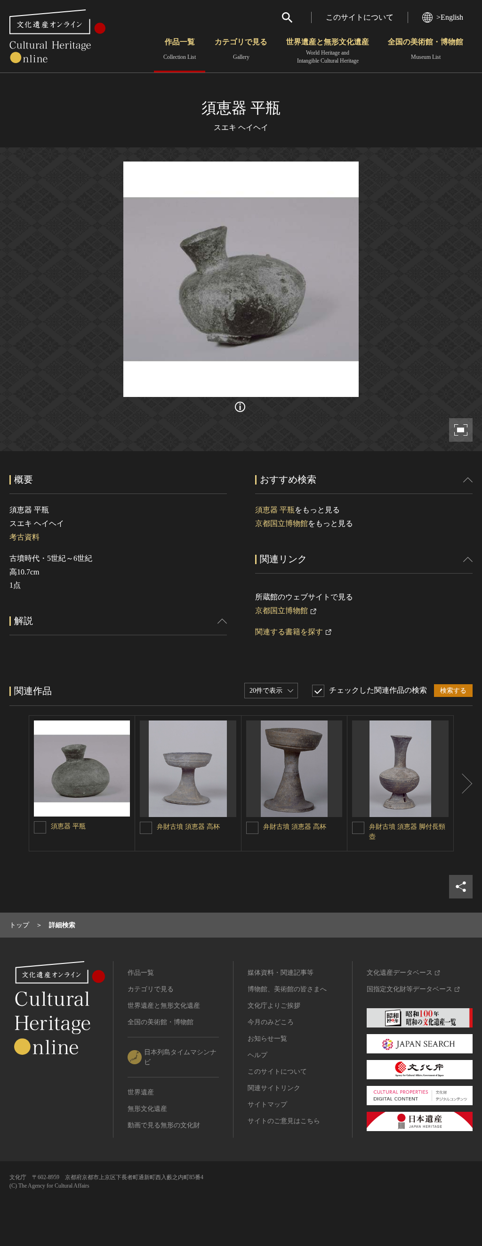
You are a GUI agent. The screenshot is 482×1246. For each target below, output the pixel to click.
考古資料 (24, 537)
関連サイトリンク (274, 1088)
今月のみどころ (271, 1022)
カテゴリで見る (241, 49)
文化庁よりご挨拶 (274, 1005)
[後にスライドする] (463, 783)
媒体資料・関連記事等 (280, 972)
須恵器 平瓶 (275, 510)
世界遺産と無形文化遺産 (327, 51)
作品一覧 (179, 49)
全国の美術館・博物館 (425, 49)
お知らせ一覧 (267, 1038)
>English (449, 17)
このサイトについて (360, 17)
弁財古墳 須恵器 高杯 (188, 826)
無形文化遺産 (147, 1108)
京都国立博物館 (281, 523)
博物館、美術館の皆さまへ (287, 989)
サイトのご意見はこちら (284, 1121)
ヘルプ (257, 1055)
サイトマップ (267, 1104)
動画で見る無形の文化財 (164, 1125)
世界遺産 (141, 1092)
